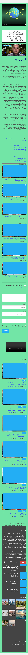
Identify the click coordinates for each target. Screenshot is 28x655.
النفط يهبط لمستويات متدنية (12, 589)
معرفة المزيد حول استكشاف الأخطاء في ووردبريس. (16, 644)
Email (24, 311)
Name (24, 304)
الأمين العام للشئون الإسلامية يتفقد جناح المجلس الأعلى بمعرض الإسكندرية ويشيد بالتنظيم (14, 198)
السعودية (17, 138)
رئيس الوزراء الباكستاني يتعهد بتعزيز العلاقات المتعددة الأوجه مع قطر (15, 487)
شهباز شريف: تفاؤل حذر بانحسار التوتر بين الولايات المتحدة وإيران (16, 435)
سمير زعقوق (10, 386)
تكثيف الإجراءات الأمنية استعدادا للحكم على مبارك (11, 574)
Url (25, 318)
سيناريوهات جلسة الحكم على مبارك (10, 581)
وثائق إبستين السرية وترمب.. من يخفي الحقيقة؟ (15, 216)
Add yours (23, 287)
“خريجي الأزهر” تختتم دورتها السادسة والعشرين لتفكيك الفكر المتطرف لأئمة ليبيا (14, 179)
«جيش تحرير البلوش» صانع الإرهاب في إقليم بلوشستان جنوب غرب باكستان (15, 383)
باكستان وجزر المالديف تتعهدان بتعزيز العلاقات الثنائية (15, 461)
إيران (21, 138)
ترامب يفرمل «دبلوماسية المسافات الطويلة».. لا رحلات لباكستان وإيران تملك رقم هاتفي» (14, 409)
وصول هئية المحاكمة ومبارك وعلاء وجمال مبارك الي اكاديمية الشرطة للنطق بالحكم (10, 567)
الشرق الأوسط (12, 138)
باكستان (23, 380)
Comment (23, 293)
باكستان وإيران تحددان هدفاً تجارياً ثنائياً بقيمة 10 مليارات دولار (14, 513)
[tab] (23, 562)
